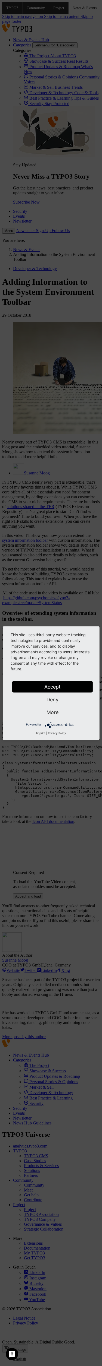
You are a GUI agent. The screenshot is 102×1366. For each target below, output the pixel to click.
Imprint (40, 732)
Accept (52, 686)
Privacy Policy (57, 732)
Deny (52, 699)
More (52, 712)
